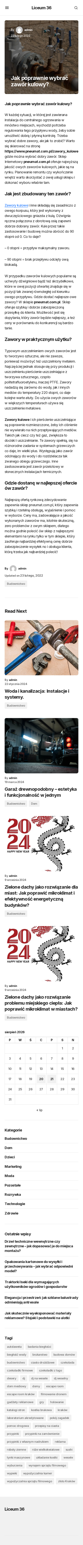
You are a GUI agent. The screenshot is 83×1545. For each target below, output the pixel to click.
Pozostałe (13, 1185)
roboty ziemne (16, 1449)
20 (41, 1079)
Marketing (13, 1166)
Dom (34, 803)
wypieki (12, 1473)
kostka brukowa (41, 1410)
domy (36, 1386)
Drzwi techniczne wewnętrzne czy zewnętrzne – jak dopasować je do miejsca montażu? (39, 1246)
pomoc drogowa (18, 1426)
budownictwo (16, 1362)
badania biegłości (39, 1346)
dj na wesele (39, 1378)
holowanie (57, 1402)
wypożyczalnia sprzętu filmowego (29, 1481)
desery (11, 1378)
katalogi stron (16, 1410)
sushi (69, 1449)
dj (23, 1378)
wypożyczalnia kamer (37, 1473)
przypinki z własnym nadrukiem (28, 1441)
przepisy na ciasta (47, 1426)
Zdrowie (11, 1213)
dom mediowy (16, 1386)
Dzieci (10, 1157)
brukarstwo (39, 1354)
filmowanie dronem (53, 1394)
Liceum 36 (41, 7)
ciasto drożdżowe (42, 1362)
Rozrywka (13, 1194)
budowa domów (64, 1354)
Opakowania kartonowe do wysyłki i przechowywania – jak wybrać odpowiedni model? (39, 1266)
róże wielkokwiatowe (45, 1449)
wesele (68, 1457)
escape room (55, 1386)
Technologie (15, 1204)
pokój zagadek (59, 1418)
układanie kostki (46, 1457)
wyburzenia (14, 1465)
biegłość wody (16, 1354)
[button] (7, 7)
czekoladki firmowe (20, 1370)
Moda (9, 1176)
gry (41, 1402)
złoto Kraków (66, 1481)
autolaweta (14, 1346)
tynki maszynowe (18, 1457)
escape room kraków (21, 1394)
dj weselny (61, 1378)
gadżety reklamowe (20, 1402)
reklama (60, 1441)
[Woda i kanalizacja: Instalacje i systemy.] (41, 647)
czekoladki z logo (50, 1370)
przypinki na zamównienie (42, 1434)
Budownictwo (16, 584)
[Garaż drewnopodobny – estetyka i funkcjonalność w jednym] (41, 745)
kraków (62, 1410)
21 (51, 1079)
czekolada (67, 1362)
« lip (39, 1110)
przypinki (13, 1434)
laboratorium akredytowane (25, 1418)
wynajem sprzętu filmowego (47, 1465)
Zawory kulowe (16, 205)
